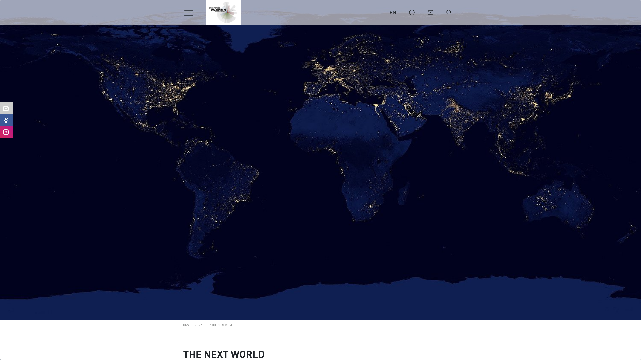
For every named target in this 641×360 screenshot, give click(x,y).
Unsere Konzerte (196, 325)
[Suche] (449, 12)
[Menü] (188, 13)
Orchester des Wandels (223, 12)
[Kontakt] (430, 12)
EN (393, 12)
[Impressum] (412, 12)
